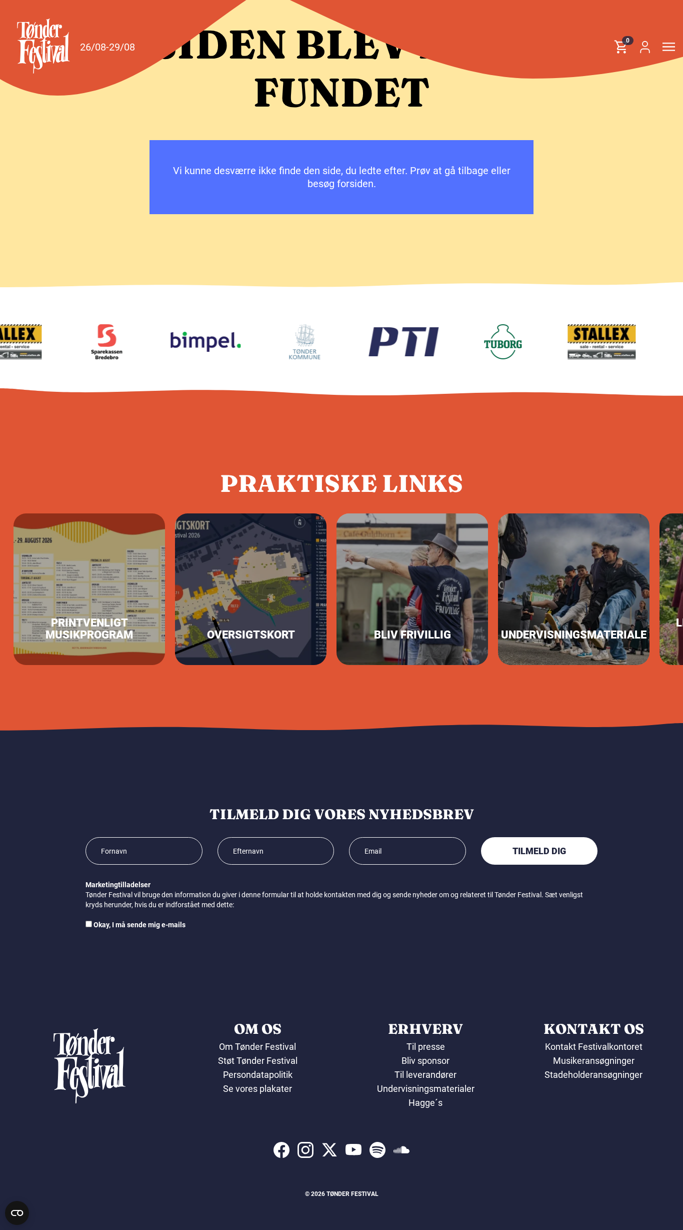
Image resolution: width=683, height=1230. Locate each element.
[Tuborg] (493, 341)
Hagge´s (425, 1102)
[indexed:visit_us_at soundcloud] (402, 1150)
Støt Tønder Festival (258, 1060)
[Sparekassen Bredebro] (97, 341)
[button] (43, 46)
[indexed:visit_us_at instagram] (306, 1150)
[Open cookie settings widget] (17, 1213)
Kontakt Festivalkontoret (593, 1046)
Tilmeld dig (539, 851)
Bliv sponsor (426, 1060)
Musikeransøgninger (593, 1060)
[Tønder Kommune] (295, 341)
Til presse (425, 1046)
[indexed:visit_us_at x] (330, 1150)
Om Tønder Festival (257, 1046)
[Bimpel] (197, 341)
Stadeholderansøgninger (593, 1074)
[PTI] (395, 341)
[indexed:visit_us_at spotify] (378, 1150)
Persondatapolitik (257, 1074)
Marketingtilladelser (118, 885)
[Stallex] (593, 341)
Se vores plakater (257, 1088)
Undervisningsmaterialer (425, 1088)
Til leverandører (425, 1074)
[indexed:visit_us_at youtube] (354, 1150)
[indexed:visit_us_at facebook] (282, 1150)
